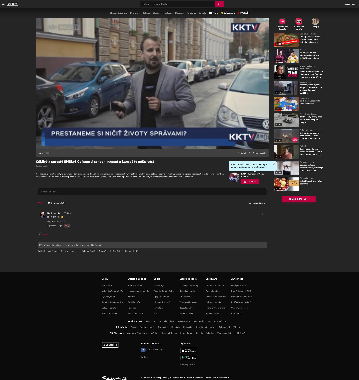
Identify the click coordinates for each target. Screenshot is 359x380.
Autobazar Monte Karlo (137, 333)
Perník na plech (186, 313)
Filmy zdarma (186, 333)
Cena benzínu (199, 321)
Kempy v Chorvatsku (214, 285)
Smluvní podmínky (161, 377)
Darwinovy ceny (307, 162)
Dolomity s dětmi (213, 313)
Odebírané (229, 12)
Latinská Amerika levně (215, 308)
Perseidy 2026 (183, 321)
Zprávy (157, 12)
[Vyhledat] (219, 4)
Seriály (202, 12)
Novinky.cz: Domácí (308, 114)
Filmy (215, 12)
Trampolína (163, 327)
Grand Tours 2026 (135, 313)
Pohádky (191, 12)
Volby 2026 (107, 285)
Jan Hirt (131, 296)
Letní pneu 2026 (238, 285)
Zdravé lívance (186, 296)
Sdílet (243, 153)
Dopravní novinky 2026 (241, 296)
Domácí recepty (307, 178)
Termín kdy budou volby (112, 302)
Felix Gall (132, 308)
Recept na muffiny (188, 291)
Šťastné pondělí (224, 333)
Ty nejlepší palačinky (189, 285)
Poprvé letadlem (212, 291)
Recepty (179, 12)
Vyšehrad (155, 333)
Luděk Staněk (240, 333)
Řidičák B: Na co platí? (241, 302)
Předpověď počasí (166, 321)
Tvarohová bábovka (188, 302)
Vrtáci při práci (306, 82)
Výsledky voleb (108, 296)
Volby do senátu (109, 308)
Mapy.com (150, 321)
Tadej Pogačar (134, 302)
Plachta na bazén (147, 327)
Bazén (133, 327)
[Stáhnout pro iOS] (188, 350)
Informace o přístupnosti (216, 377)
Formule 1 (158, 308)
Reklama (199, 377)
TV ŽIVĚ (244, 12)
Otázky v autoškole (239, 308)
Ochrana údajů (178, 377)
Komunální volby (109, 313)
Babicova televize (308, 34)
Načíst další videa (298, 199)
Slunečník (175, 327)
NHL (155, 313)
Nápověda (145, 377)
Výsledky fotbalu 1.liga (164, 291)
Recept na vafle (186, 308)
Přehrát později (259, 153)
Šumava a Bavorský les (215, 296)
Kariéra (144, 357)
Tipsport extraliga (161, 296)
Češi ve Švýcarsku (213, 302)
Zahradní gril (224, 327)
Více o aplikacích (187, 364)
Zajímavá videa (307, 130)
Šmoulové (304, 98)
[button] (152, 83)
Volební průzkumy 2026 (112, 291)
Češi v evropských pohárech (220, 321)
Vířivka (236, 327)
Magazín (168, 12)
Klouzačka (188, 327)
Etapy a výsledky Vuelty (138, 291)
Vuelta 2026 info (135, 285)
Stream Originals (118, 12)
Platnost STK (237, 313)
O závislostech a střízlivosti (307, 67)
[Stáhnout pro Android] (188, 357)
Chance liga (159, 285)
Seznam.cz (350, 4)
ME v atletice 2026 (162, 302)
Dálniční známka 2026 (241, 291)
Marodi (303, 49)
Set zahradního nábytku (206, 327)
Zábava (146, 12)
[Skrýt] (274, 164)
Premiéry (135, 12)
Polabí (303, 146)
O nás (189, 377)
